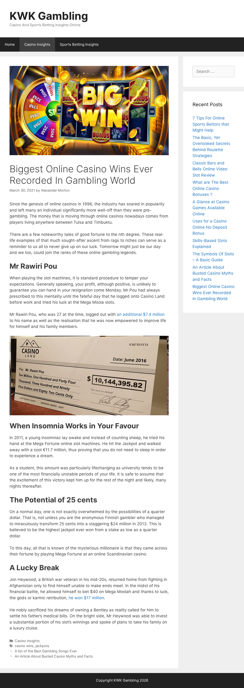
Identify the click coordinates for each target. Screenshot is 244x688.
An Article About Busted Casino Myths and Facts (54, 656)
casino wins (24, 646)
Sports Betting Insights (79, 44)
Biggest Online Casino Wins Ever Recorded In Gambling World (213, 292)
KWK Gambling (49, 15)
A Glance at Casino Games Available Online (211, 207)
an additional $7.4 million (141, 314)
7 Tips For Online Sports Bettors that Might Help (211, 124)
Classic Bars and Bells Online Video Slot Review (210, 169)
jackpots (42, 646)
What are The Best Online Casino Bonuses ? (210, 188)
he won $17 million (86, 597)
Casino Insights (37, 44)
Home (10, 44)
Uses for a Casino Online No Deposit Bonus (210, 227)
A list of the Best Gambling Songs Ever (46, 651)
